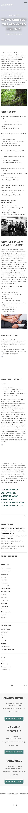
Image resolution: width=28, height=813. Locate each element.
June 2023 (4, 594)
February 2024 (5, 586)
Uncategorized (5, 646)
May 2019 (4, 609)
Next (24, 685)
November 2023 (5, 591)
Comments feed (5, 667)
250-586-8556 (13, 774)
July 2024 (4, 577)
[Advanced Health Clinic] (7, 4)
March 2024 (4, 583)
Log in (3, 661)
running (3, 643)
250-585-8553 (15, 711)
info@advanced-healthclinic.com (15, 708)
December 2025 (5, 568)
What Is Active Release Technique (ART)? (13, 528)
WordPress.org (5, 669)
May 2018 (4, 615)
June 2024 (4, 580)
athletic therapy (5, 629)
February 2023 (5, 600)
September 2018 (6, 612)
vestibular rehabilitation (8, 649)
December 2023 (5, 588)
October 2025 (5, 574)
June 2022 (4, 603)
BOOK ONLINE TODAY (14, 718)
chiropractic (4, 632)
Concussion (4, 635)
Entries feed (4, 664)
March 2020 (4, 606)
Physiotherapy (5, 641)
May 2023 (4, 597)
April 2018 (4, 617)
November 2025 (5, 571)
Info (20, 34)
